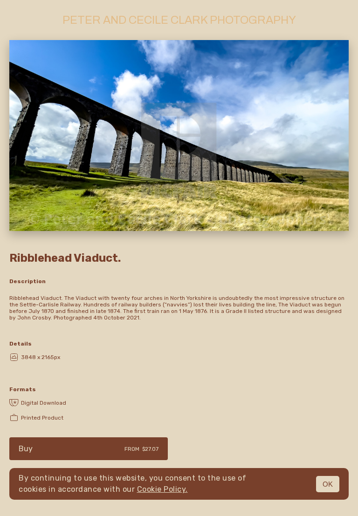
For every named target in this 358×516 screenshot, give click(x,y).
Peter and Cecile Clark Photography (179, 20)
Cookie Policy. (162, 489)
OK (328, 484)
